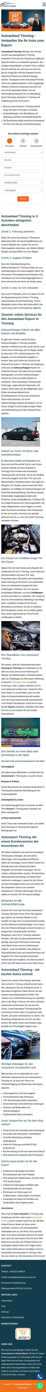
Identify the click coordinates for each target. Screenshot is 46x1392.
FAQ (3, 1306)
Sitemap (5, 1312)
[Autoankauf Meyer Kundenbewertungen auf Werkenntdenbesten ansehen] (23, 1334)
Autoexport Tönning (20, 682)
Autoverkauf (6, 1301)
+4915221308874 (17, 1271)
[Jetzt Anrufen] (39, 1376)
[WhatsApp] (39, 1385)
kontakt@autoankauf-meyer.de (22, 1277)
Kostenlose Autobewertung (13, 1283)
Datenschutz (18, 1317)
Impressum (6, 1317)
